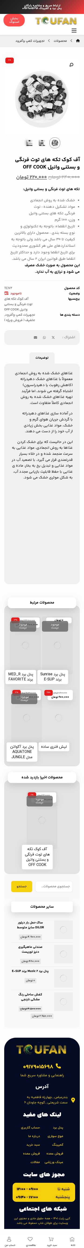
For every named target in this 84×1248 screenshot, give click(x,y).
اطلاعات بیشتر (55, 666)
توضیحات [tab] (42, 358)
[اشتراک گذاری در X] (53, 337)
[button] (71, 65)
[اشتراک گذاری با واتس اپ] (44, 337)
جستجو (22, 886)
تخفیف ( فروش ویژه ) (19, 320)
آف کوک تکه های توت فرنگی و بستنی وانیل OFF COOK (18, 304)
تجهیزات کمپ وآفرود (20, 315)
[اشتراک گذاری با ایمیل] (35, 337)
